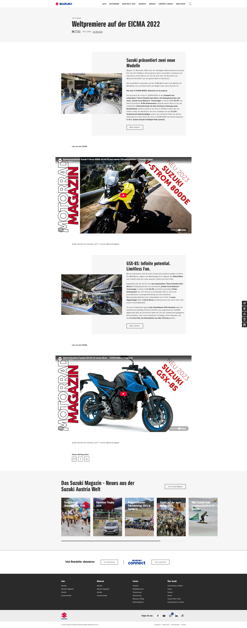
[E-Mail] (73, 31)
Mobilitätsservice (138, 589)
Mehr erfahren (135, 127)
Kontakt (183, 625)
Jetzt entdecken (160, 562)
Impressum (157, 625)
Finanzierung (137, 592)
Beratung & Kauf (128, 4)
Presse (170, 589)
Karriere (170, 592)
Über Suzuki (180, 4)
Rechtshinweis (175, 625)
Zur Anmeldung (109, 562)
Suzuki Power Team (174, 599)
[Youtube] (164, 616)
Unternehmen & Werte (175, 586)
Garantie (135, 586)
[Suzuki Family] (182, 616)
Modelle (64, 586)
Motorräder (114, 4)
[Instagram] (170, 616)
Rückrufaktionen (138, 602)
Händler (152, 4)
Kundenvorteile (66, 595)
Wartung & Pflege (138, 599)
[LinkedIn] (79, 31)
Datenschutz (166, 625)
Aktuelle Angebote (67, 589)
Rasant (79, 18)
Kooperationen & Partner (176, 602)
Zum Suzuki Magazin (175, 487)
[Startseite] (63, 3)
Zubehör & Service (166, 4)
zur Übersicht (98, 31)
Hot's (74, 18)
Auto (104, 4)
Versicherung (137, 595)
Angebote (142, 4)
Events (170, 595)
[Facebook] (76, 31)
